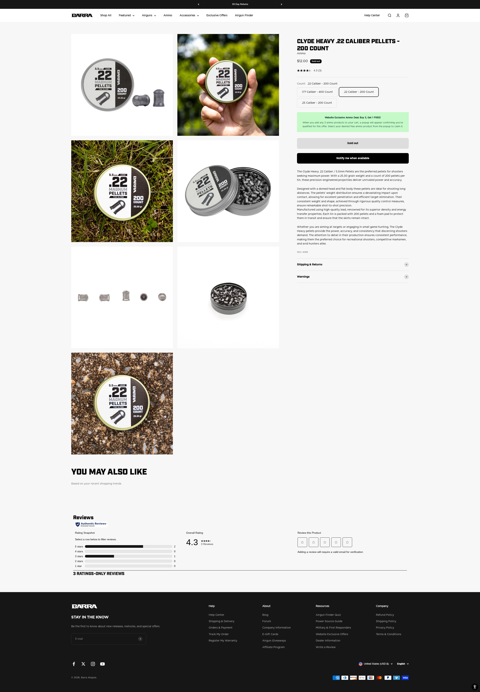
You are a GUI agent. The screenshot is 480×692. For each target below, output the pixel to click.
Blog (265, 615)
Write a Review (326, 647)
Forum (266, 621)
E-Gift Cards (270, 634)
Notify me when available (352, 158)
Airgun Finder (244, 15)
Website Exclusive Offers (332, 634)
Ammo (168, 15)
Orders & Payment (220, 627)
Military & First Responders (333, 627)
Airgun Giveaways (274, 640)
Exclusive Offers (216, 15)
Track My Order (219, 634)
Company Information (276, 627)
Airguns (147, 15)
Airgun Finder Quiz (328, 615)
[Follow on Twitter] (83, 663)
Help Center (372, 15)
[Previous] (198, 4)
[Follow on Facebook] (73, 663)
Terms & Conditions (388, 634)
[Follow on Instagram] (92, 663)
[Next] (281, 4)
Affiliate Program (273, 647)
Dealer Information (328, 640)
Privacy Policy (385, 627)
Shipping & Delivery (221, 621)
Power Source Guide (329, 621)
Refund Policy (385, 615)
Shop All (105, 15)
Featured (125, 15)
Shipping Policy (386, 621)
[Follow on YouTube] (102, 663)
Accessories (187, 15)
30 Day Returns (240, 4)
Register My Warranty (223, 640)
